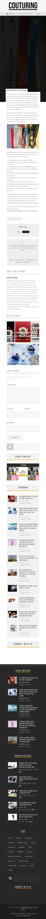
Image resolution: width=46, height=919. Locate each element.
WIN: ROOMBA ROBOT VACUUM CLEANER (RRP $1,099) (27, 804)
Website (11, 422)
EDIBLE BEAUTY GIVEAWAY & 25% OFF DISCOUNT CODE (28, 792)
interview (11, 847)
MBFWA (20, 852)
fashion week (22, 843)
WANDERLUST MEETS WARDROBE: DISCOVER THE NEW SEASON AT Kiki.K (28, 628)
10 (34, 810)
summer (23, 865)
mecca (29, 852)
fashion (11, 843)
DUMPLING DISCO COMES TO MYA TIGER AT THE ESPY (28, 587)
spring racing (23, 861)
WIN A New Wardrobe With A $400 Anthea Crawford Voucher (28, 816)
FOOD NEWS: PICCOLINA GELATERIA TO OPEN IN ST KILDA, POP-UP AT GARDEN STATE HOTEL (23, 248)
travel (32, 865)
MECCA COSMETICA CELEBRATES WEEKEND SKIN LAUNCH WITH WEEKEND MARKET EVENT (28, 614)
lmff (29, 847)
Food (33, 843)
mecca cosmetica (14, 856)
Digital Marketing (26, 907)
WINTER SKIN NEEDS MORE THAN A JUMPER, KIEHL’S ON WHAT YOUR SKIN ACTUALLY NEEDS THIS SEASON (23, 353)
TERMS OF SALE (31, 914)
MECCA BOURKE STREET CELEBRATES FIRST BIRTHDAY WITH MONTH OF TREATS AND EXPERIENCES (27, 573)
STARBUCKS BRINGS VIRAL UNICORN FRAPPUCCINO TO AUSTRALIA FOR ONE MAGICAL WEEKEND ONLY (27, 543)
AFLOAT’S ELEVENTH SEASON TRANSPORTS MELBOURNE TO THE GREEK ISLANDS (28, 558)
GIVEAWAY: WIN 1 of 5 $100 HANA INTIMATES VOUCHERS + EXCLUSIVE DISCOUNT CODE (28, 765)
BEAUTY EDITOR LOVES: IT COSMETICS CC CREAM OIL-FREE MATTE (23, 261)
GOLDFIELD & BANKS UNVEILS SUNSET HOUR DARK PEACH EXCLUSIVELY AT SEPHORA (27, 600)
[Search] (38, 14)
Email (27, 408)
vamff (10, 870)
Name (10, 408)
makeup (11, 852)
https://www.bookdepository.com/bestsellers (22, 211)
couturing (28, 838)
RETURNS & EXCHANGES (17, 914)
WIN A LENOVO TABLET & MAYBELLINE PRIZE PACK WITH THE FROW (28, 779)
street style (12, 865)
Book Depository (14, 219)
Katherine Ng (17, 339)
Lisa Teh (23, 769)
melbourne (29, 856)
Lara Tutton (24, 819)
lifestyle (22, 847)
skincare (11, 861)
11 (21, 772)
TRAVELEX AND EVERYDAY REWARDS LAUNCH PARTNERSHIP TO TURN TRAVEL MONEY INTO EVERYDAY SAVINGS (28, 527)
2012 (10, 838)
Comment (11, 384)
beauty (18, 838)
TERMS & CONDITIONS (23, 916)
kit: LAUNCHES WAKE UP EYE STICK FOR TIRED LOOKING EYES (22, 334)
